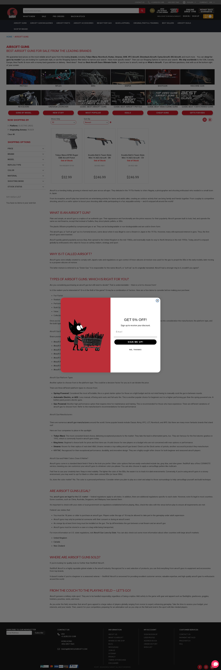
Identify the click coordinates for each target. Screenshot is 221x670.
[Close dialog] (157, 300)
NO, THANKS (135, 350)
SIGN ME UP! (135, 342)
